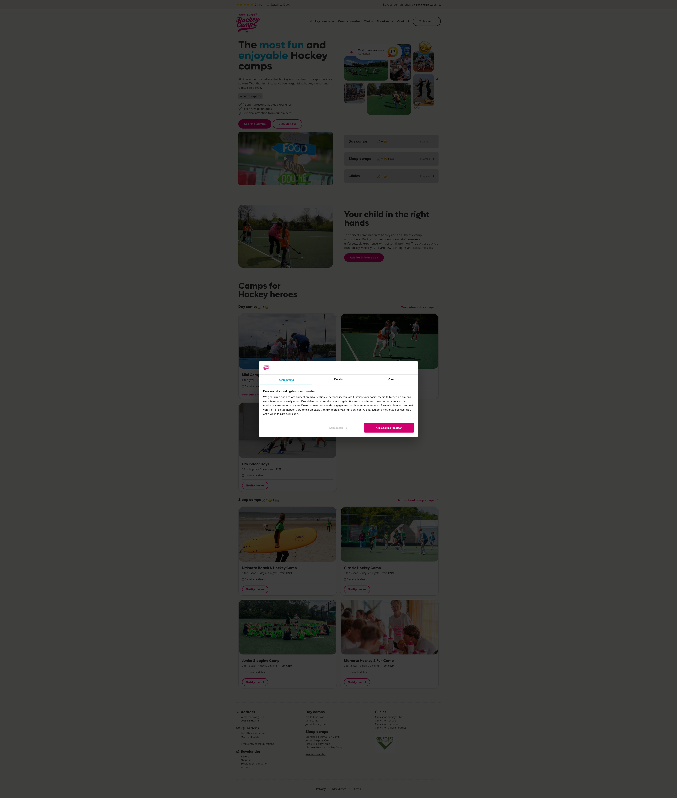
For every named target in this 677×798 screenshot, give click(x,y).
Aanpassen (336, 427)
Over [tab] (391, 379)
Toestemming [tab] (285, 379)
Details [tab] (338, 379)
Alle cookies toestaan (389, 427)
